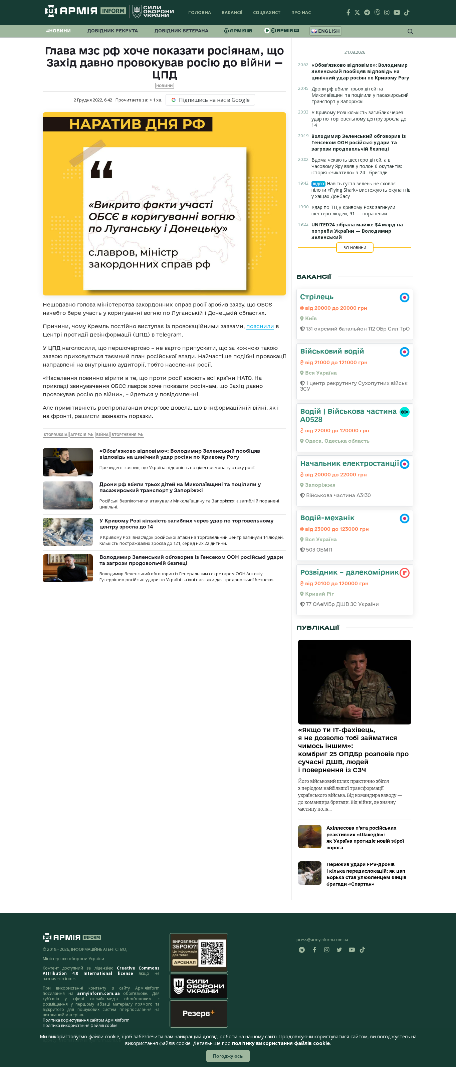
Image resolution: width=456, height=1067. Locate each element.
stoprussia (55, 435)
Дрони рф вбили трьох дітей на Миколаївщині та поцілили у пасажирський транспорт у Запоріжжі (180, 487)
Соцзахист (267, 12)
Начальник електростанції (349, 463)
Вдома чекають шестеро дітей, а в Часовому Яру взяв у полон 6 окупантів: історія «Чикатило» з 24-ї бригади (356, 166)
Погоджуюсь (228, 1056)
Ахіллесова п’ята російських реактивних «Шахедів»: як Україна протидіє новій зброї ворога (365, 837)
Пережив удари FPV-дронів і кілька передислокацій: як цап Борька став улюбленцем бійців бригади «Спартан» (366, 874)
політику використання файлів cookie (281, 1043)
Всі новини (355, 247)
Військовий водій (332, 351)
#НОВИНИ (58, 30)
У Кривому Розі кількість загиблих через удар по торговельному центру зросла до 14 (359, 118)
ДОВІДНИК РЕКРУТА (112, 30)
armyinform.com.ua (98, 993)
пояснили (260, 326)
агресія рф (81, 435)
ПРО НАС (301, 12)
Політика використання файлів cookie (80, 1025)
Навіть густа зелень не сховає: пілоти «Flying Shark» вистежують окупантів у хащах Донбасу (361, 189)
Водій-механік (327, 517)
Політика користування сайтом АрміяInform (86, 1020)
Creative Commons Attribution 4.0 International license (101, 970)
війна (102, 435)
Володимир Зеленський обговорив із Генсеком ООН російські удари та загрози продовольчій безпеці (358, 142)
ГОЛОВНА (199, 12)
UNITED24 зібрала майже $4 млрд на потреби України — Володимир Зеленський (357, 230)
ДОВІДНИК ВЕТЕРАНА (181, 30)
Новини (164, 86)
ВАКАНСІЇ (232, 12)
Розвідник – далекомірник (349, 572)
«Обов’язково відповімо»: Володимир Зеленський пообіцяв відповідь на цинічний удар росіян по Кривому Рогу (179, 454)
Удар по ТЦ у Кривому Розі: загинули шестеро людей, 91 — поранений (353, 210)
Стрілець (316, 296)
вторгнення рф (127, 435)
